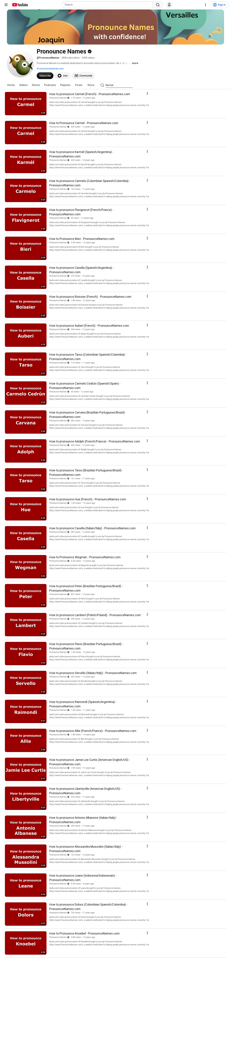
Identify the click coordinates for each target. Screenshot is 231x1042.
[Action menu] (147, 93)
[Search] (157, 4)
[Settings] (205, 5)
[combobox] (108, 5)
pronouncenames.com (51, 68)
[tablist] (115, 85)
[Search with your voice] (169, 4)
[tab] (11, 85)
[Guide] (6, 5)
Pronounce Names (58, 98)
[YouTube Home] (19, 4)
